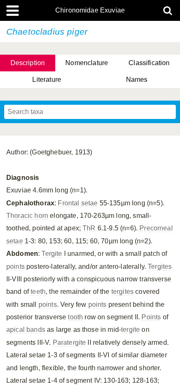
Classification (149, 62)
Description (27, 62)
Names (137, 79)
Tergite (51, 253)
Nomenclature (86, 62)
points (15, 266)
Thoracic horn (27, 215)
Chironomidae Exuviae (90, 10)
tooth (75, 317)
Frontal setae (78, 203)
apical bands (25, 329)
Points (151, 317)
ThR (88, 228)
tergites (122, 291)
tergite (130, 329)
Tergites (160, 266)
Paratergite (69, 342)
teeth (38, 291)
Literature (46, 79)
